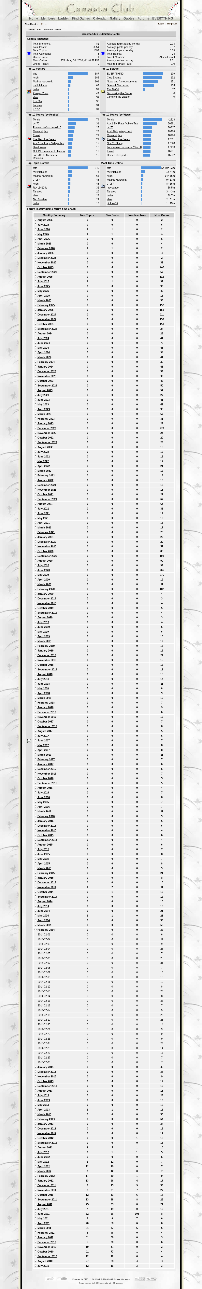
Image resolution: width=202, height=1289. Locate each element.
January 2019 (45, 650)
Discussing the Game (119, 93)
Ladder (63, 18)
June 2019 (43, 626)
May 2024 (43, 347)
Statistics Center (52, 29)
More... (44, 24)
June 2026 (43, 229)
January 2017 (45, 764)
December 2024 (46, 314)
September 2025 (47, 272)
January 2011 (45, 1237)
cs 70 (36, 123)
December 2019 (46, 598)
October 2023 (45, 380)
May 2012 (43, 1161)
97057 (36, 109)
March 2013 (44, 1114)
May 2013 (43, 1104)
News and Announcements (122, 81)
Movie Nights (40, 131)
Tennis (36, 119)
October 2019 (45, 608)
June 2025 (43, 286)
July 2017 (43, 735)
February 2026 (46, 248)
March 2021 (44, 527)
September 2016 (47, 783)
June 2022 (43, 456)
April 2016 (43, 806)
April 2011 (43, 1223)
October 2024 (45, 324)
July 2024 (43, 338)
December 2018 (46, 655)
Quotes (128, 18)
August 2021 (44, 503)
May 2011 (43, 1218)
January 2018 (45, 707)
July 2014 (43, 906)
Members (48, 18)
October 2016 (45, 778)
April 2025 (43, 295)
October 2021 (45, 494)
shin (35, 97)
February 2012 (46, 1175)
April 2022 (43, 466)
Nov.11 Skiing (115, 143)
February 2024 (46, 361)
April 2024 (43, 352)
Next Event (30, 24)
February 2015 (46, 873)
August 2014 (44, 901)
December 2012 (46, 1128)
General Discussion (118, 85)
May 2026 (43, 234)
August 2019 (44, 617)
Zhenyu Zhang (41, 93)
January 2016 (45, 821)
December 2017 (46, 712)
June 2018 (43, 683)
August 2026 (44, 219)
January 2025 (45, 309)
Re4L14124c (40, 187)
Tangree (37, 105)
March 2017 (44, 754)
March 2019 (44, 641)
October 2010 (45, 1251)
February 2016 (46, 816)
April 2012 (43, 1166)
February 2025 (46, 305)
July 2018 (43, 679)
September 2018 (47, 669)
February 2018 (46, 702)
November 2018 (46, 660)
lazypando (113, 187)
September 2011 (47, 1199)
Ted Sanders (40, 199)
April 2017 (43, 750)
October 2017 (45, 721)
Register (172, 23)
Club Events (114, 77)
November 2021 (46, 489)
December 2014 (46, 882)
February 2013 (46, 1119)
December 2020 (46, 541)
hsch (35, 77)
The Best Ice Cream (44, 139)
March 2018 (44, 697)
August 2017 (44, 731)
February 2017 (46, 759)
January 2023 (45, 423)
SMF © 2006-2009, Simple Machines (113, 1279)
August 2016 (44, 787)
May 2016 (43, 802)
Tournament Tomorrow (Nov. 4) (124, 147)
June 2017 (43, 740)
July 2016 (43, 792)
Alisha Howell (167, 57)
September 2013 (47, 1086)
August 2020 (44, 560)
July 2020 (43, 565)
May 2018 (43, 688)
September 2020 (47, 555)
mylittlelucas (40, 85)
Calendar (100, 18)
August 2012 (44, 1147)
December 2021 (46, 484)
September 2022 (47, 442)
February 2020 (46, 589)
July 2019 (43, 622)
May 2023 (43, 404)
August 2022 (44, 447)
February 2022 (46, 475)
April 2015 (43, 863)
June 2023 (43, 399)
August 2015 (44, 844)
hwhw (36, 89)
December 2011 (46, 1185)
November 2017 (46, 716)
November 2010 (46, 1246)
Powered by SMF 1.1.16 (83, 1279)
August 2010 (44, 1261)
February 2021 (46, 532)
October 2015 (45, 835)
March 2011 (44, 1227)
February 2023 (46, 418)
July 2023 (43, 395)
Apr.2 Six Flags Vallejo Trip (48, 143)
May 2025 (43, 290)
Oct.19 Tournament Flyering (49, 151)
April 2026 (43, 238)
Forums (143, 18)
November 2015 (46, 830)
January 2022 (45, 480)
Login (161, 23)
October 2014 (45, 891)
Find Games (81, 18)
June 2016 (43, 797)
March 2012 (44, 1171)
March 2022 (44, 470)
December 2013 (46, 1071)
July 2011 (43, 1209)
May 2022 (43, 461)
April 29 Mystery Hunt (119, 131)
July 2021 (43, 508)
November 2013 (46, 1076)
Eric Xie (37, 101)
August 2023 (44, 390)
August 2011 (44, 1204)
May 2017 (43, 745)
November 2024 (46, 319)
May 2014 (43, 915)
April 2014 (43, 920)
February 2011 (45, 1232)
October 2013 (45, 1081)
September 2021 (47, 499)
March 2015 (44, 868)
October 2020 (45, 551)
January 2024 (45, 366)
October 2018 (45, 664)
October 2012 (45, 1138)
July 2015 (43, 849)
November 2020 (46, 546)
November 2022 (46, 432)
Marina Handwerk (43, 81)
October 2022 (45, 437)
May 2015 (43, 858)
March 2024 (44, 357)
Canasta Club (34, 29)
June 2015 (43, 854)
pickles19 (112, 203)
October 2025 (45, 267)
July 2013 (43, 1095)
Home (33, 18)
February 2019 (46, 645)
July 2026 (43, 224)
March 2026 (44, 243)
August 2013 (44, 1090)
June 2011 (43, 1213)
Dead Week (39, 147)
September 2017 (47, 726)
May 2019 (43, 631)
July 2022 (43, 451)
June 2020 (43, 570)
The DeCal (113, 89)
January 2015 (45, 877)
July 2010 (43, 1265)
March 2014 (44, 925)
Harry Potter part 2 (117, 155)
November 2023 (46, 376)
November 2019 (46, 603)
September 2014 (47, 896)
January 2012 (45, 1180)
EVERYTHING (162, 18)
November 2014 (46, 887)
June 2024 (43, 343)
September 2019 (47, 612)
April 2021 (43, 522)
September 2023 (47, 385)
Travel (36, 135)
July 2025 (43, 281)
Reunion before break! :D (47, 127)
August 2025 (44, 276)
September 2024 (47, 328)
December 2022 (46, 428)
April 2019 (43, 636)
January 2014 (45, 1067)
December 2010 (46, 1242)
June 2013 (43, 1100)
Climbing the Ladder (118, 96)
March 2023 (44, 414)
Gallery (115, 18)
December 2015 (46, 825)
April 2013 (43, 1109)
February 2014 (46, 929)
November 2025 (46, 262)
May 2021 (43, 518)
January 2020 (45, 593)
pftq (35, 73)
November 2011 (46, 1190)
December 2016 (46, 768)
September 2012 (47, 1142)
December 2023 (46, 371)
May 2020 (43, 574)
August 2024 (44, 333)
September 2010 (47, 1256)
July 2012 (43, 1152)
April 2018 (43, 693)
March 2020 (44, 584)
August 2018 (44, 674)
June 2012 (43, 1157)
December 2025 (46, 257)
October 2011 (45, 1194)
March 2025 (44, 300)
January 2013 (45, 1123)
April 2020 (43, 579)
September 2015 (47, 839)
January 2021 (45, 537)
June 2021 (43, 513)
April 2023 (43, 409)
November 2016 (46, 773)
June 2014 (43, 910)
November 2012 (46, 1133)
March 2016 (44, 811)
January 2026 (45, 253)
